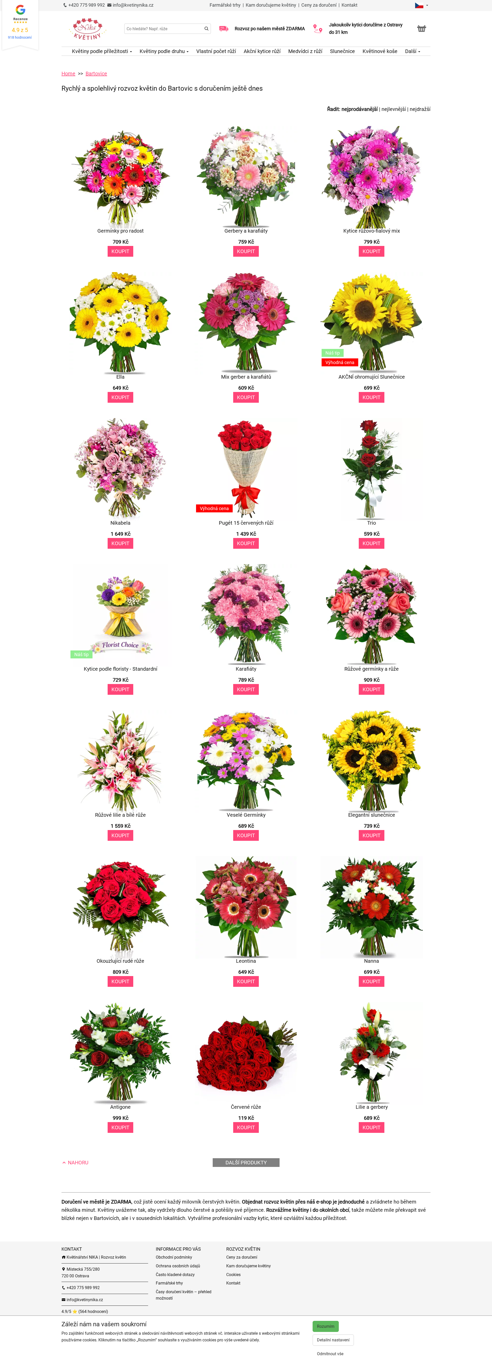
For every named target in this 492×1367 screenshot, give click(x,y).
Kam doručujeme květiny (271, 5)
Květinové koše (380, 51)
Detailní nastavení (333, 1340)
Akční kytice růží (262, 51)
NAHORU (77, 1162)
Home (68, 73)
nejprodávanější (360, 109)
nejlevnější (394, 109)
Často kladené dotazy (175, 1274)
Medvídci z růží (305, 51)
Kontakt (349, 5)
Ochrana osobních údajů (178, 1266)
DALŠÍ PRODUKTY (246, 1162)
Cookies (233, 1274)
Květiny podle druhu (163, 51)
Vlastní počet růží (216, 51)
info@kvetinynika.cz (132, 5)
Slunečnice (342, 51)
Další (411, 51)
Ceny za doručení (318, 5)
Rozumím (325, 1326)
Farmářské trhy (226, 5)
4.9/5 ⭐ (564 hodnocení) (84, 1311)
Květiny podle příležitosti (100, 51)
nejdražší (420, 109)
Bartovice (96, 73)
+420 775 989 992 (86, 5)
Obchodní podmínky (174, 1257)
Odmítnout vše (330, 1353)
